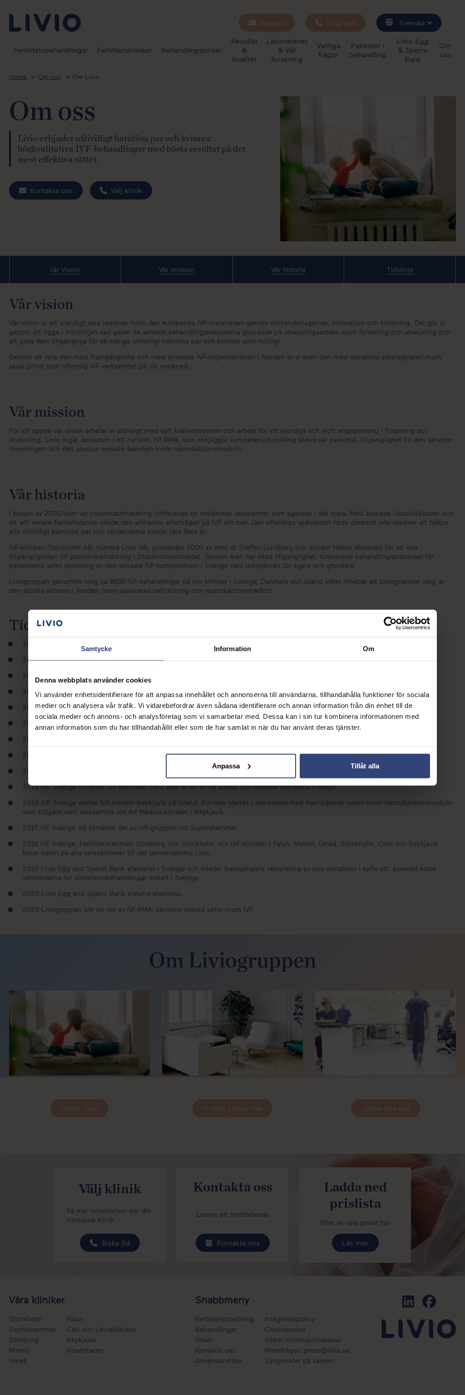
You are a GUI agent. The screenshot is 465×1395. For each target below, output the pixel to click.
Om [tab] (368, 649)
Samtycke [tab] (96, 649)
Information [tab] (232, 649)
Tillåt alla (365, 765)
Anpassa (226, 765)
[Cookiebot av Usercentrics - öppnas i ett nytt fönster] (390, 623)
